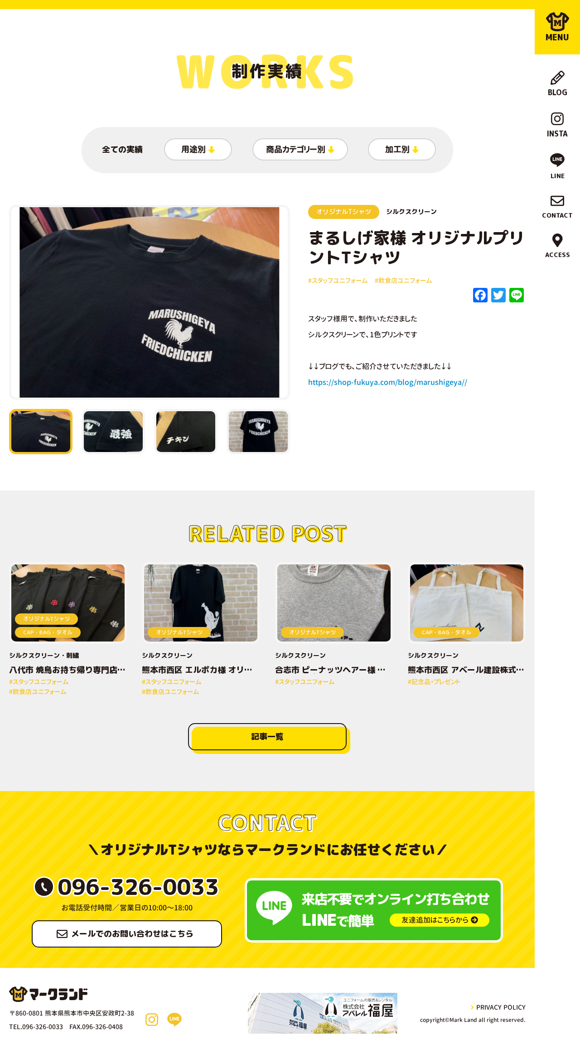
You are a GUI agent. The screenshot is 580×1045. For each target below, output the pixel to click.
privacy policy (501, 1007)
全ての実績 (122, 149)
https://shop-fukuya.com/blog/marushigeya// (387, 382)
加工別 (397, 149)
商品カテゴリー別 (295, 149)
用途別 (193, 149)
